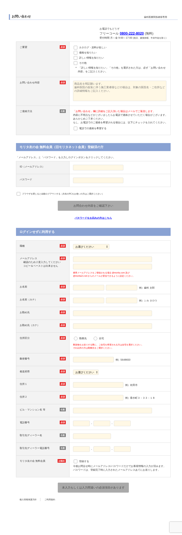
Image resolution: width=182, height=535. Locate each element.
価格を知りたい (88, 52)
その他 (83, 62)
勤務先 (83, 338)
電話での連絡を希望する (92, 128)
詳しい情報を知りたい (91, 57)
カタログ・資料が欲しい (92, 47)
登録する (84, 461)
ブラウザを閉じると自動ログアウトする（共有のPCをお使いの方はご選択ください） (63, 194)
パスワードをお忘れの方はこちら (93, 217)
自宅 (101, 338)
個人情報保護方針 (28, 499)
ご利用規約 (49, 499)
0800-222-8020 (132, 33)
